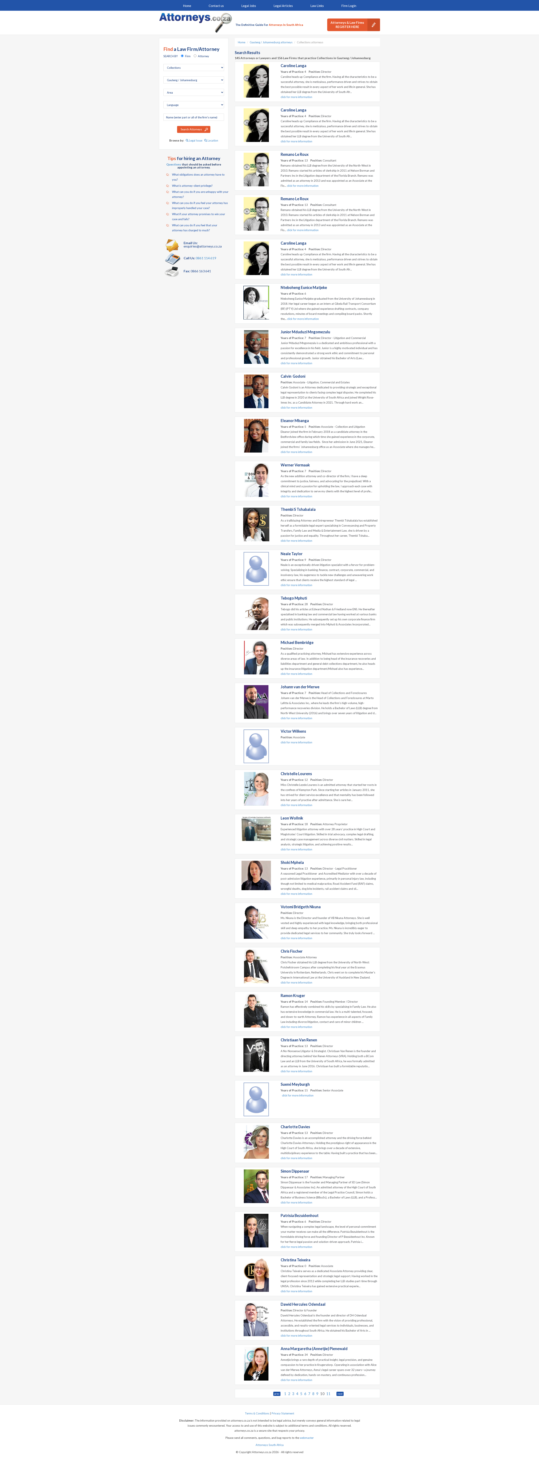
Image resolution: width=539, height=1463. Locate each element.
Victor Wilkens (293, 731)
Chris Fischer (292, 951)
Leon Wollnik (292, 818)
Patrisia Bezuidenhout (300, 1215)
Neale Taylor (292, 553)
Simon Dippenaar (295, 1171)
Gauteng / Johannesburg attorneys (271, 42)
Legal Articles (283, 6)
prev (276, 1393)
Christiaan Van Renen (299, 1040)
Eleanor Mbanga (295, 420)
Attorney (203, 56)
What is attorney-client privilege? (189, 185)
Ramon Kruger (293, 995)
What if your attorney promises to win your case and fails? (195, 216)
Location (212, 140)
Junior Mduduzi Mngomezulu (305, 332)
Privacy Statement (283, 1413)
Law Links (317, 6)
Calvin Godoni (293, 376)
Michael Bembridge (297, 642)
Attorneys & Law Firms (347, 25)
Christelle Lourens (296, 773)
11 (328, 1394)
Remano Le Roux (295, 154)
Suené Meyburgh (295, 1084)
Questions (173, 164)
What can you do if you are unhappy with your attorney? (197, 194)
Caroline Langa (293, 65)
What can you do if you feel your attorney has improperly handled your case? (197, 205)
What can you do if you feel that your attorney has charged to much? (191, 228)
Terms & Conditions (257, 1413)
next (340, 1393)
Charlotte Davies (295, 1126)
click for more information (296, 97)
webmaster (307, 1437)
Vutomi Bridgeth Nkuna (301, 906)
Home (187, 6)
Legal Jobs (248, 6)
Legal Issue (195, 140)
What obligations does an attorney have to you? (195, 177)
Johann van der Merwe (300, 686)
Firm (188, 56)
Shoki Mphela (292, 862)
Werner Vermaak (295, 465)
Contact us (216, 6)
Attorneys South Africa (270, 1445)
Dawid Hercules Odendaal (303, 1304)
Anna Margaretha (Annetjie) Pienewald (314, 1348)
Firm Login (348, 6)
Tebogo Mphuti (294, 598)
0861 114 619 (206, 258)
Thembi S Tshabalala (298, 509)
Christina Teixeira (295, 1260)
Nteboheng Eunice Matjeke (304, 287)
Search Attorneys (191, 129)
